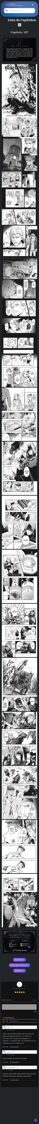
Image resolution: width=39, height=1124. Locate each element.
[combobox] (19, 10)
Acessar (34, 1000)
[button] (32, 4)
